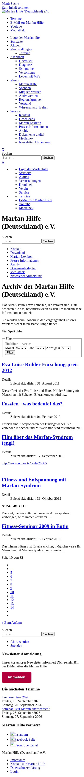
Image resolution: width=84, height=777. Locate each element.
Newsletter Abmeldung (34, 142)
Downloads (27, 119)
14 (12, 607)
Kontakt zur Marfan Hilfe (27, 764)
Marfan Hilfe (28, 84)
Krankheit (17, 57)
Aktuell (15, 45)
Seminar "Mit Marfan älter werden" (26, 709)
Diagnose (25, 65)
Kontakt (24, 115)
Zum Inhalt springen (15, 7)
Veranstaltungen (21, 49)
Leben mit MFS (29, 76)
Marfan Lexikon (30, 123)
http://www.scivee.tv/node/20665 (24, 463)
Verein (14, 80)
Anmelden (16, 677)
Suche (15, 3)
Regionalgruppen (30, 99)
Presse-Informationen (33, 127)
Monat (9, 348)
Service (15, 111)
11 (12, 596)
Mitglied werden (30, 92)
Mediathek (26, 138)
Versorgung (27, 72)
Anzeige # (53, 348)
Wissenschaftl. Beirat (33, 107)
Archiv (23, 130)
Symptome (26, 68)
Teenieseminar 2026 (15, 697)
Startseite (16, 41)
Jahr (31, 348)
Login (14, 771)
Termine (24, 53)
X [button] (3, 162)
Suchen (7, 153)
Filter (10, 352)
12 (12, 600)
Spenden (25, 88)
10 (12, 592)
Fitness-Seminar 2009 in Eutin (35, 526)
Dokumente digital (31, 134)
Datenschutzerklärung (25, 767)
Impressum (17, 760)
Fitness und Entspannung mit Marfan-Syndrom (34, 482)
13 (12, 603)
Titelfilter (11, 344)
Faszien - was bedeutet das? (32, 403)
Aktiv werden (28, 96)
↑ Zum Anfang (12, 622)
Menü (6, 3)
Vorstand (25, 103)
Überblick (26, 61)
